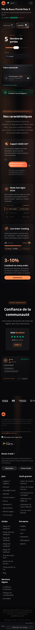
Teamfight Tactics (9, 490)
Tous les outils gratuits (25, 511)
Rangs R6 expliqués (6, 539)
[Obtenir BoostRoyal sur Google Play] (8, 443)
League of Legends (6, 482)
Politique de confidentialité (8, 594)
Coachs (23, 530)
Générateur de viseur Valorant (26, 505)
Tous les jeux (7, 515)
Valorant (6, 487)
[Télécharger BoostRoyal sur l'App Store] (12, 438)
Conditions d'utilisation (7, 588)
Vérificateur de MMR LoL (25, 500)
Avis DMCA (7, 599)
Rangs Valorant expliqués (8, 533)
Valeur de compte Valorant (26, 482)
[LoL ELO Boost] (3, 3)
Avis (21, 533)
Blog (4, 573)
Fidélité (23, 526)
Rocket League (8, 511)
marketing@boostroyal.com (9, 433)
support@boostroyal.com (17, 616)
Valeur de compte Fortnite (26, 488)
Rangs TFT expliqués (6, 551)
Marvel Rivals (7, 508)
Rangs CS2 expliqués (6, 545)
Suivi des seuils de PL (8, 556)
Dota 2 (5, 501)
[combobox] (17, 56)
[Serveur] (28, 56)
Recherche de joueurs (8, 562)
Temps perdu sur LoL (9, 568)
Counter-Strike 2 (9, 497)
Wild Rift (6, 494)
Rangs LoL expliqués (6, 527)
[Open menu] (30, 3)
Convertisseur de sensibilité (26, 494)
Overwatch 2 (7, 504)
